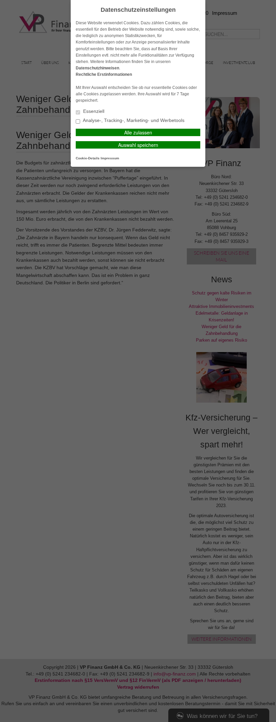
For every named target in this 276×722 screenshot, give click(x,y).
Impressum (110, 158)
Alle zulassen (138, 132)
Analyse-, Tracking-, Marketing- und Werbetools (133, 120)
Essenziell (93, 111)
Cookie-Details (88, 158)
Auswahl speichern (138, 145)
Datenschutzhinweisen (97, 68)
